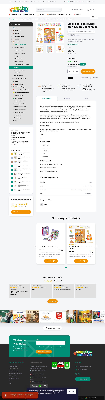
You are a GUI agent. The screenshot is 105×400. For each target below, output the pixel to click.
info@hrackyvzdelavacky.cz (84, 366)
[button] (66, 267)
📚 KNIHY (15, 81)
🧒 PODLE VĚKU (17, 30)
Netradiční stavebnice (19, 70)
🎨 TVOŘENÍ (16, 42)
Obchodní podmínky (36, 1)
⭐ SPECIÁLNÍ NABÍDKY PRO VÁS (21, 92)
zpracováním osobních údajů (58, 347)
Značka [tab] (86, 98)
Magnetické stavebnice (19, 53)
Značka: (73, 35)
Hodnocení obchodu (24, 1)
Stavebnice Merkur (18, 75)
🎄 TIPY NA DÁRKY (17, 98)
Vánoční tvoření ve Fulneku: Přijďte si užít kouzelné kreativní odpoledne (20, 142)
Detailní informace (72, 44)
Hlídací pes (95, 77)
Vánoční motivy (17, 118)
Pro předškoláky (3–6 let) (19, 103)
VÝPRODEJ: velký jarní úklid (18, 137)
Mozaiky (16, 56)
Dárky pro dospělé (17, 115)
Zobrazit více (52, 301)
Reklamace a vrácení (14, 378)
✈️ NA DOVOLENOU (18, 95)
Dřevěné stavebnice (18, 50)
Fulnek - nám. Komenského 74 (38, 366)
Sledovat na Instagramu (54, 328)
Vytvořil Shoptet (80, 397)
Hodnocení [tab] (67, 98)
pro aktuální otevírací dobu (39, 381)
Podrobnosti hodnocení (89, 31)
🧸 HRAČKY (16, 33)
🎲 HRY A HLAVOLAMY (18, 36)
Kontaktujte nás (83, 379)
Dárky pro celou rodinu (18, 112)
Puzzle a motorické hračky (19, 78)
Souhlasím (71, 391)
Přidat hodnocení (17, 212)
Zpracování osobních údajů (49, 1)
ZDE (54, 393)
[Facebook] (76, 373)
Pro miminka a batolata (19, 101)
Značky (15, 120)
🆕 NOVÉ (15, 27)
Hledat (59, 9)
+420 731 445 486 (82, 369)
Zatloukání (16, 67)
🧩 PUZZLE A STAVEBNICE (19, 44)
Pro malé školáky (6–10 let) (19, 106)
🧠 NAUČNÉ (16, 39)
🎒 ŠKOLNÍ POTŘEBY (18, 84)
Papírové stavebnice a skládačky (21, 64)
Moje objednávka (13, 376)
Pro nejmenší (17, 73)
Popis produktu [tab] (46, 98)
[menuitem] (15, 14)
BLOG (10, 383)
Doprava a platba (13, 1)
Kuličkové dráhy (17, 58)
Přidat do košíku (86, 71)
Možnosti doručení (72, 66)
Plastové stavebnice (18, 61)
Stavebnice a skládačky (19, 47)
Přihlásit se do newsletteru (44, 351)
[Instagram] (79, 373)
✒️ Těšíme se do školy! (18, 87)
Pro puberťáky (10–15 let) (19, 109)
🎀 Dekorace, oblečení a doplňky (21, 89)
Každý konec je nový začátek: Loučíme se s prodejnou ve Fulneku (20, 133)
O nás (10, 380)
